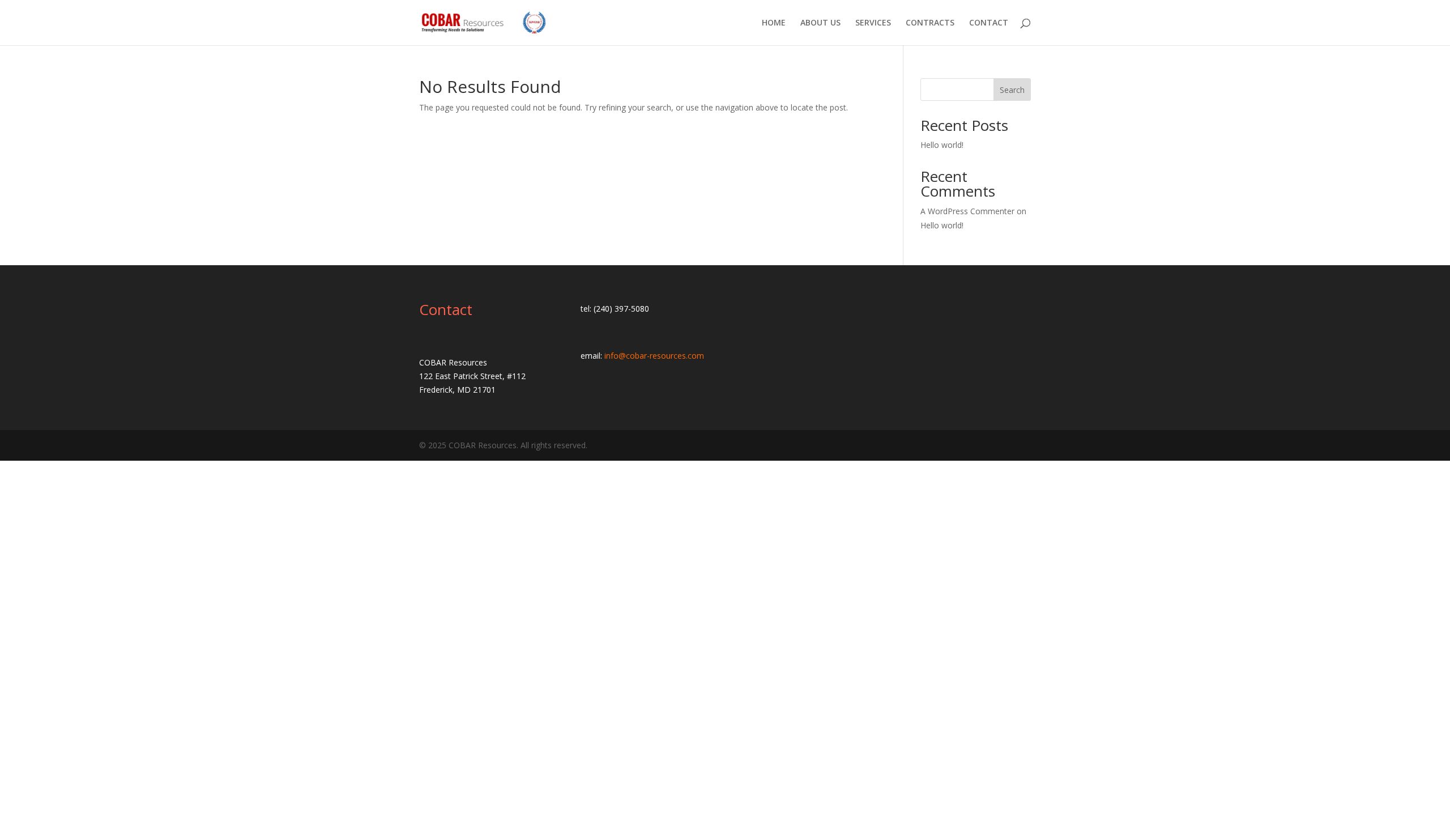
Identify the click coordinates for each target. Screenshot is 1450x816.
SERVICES (873, 23)
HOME (774, 23)
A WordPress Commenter (967, 211)
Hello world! (941, 144)
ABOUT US (820, 23)
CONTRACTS (930, 23)
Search (1012, 89)
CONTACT (988, 23)
